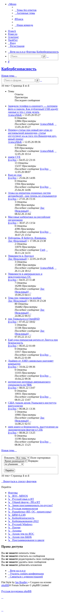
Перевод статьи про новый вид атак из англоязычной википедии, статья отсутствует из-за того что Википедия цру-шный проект (32, 134)
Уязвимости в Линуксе (21, 255)
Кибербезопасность (18, 69)
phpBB (5, 585)
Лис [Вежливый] (17, 240)
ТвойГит (13, 40)
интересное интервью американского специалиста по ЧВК (29, 383)
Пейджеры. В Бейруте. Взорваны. (27, 237)
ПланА (12, 31)
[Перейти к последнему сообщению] (55, 124)
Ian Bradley (21, 582)
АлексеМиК (15, 115)
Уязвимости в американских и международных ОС (25, 275)
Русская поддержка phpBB (16, 591)
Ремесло (12, 34)
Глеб (42, 249)
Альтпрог (13, 37)
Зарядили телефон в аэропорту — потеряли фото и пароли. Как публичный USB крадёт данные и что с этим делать (33, 109)
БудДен (12, 160)
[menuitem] (25, 10)
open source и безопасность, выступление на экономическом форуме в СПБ (33, 428)
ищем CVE (14, 157)
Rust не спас (15, 175)
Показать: (10, 457)
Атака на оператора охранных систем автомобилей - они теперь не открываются (32, 194)
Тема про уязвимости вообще (24, 297)
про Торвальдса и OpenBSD (24, 318)
